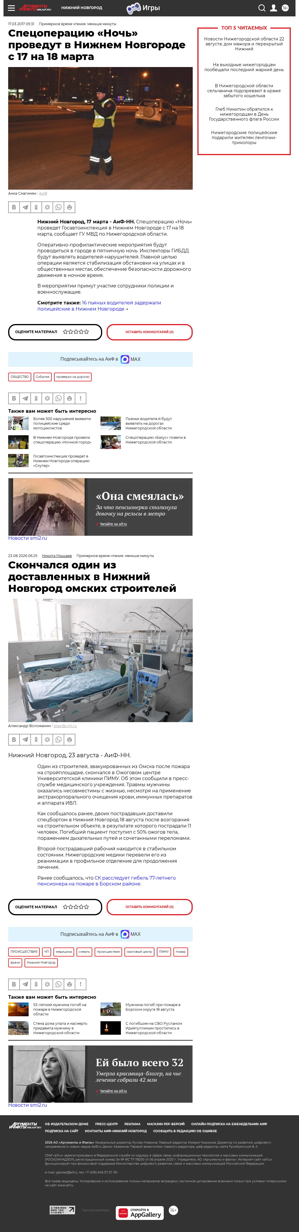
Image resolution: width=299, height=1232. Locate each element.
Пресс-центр (106, 1124)
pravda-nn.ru (65, 726)
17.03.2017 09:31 (21, 24)
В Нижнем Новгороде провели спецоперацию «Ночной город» (62, 439)
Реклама (132, 1124)
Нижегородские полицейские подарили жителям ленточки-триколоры (244, 137)
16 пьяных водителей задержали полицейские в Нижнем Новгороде (99, 306)
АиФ (43, 193)
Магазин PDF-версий (166, 1124)
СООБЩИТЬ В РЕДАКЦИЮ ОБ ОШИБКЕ (185, 1131)
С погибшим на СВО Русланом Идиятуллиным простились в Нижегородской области (154, 1028)
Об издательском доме (66, 1124)
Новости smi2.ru (27, 538)
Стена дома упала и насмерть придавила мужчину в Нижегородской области (60, 1028)
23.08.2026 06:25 (22, 556)
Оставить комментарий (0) (150, 332)
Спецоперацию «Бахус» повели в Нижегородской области (156, 439)
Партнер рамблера (95, 1210)
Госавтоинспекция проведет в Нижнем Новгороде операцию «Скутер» (61, 461)
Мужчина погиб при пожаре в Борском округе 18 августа (153, 1007)
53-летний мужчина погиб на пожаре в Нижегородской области (59, 1009)
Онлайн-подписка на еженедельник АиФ (229, 1124)
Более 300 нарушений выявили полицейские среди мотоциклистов (62, 423)
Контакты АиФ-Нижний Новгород (116, 1131)
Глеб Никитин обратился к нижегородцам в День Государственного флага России (244, 114)
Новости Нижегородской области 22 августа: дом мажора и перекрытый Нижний (244, 44)
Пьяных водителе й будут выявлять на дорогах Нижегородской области (149, 423)
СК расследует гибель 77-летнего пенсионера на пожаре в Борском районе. (106, 881)
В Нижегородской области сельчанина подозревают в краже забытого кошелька (244, 90)
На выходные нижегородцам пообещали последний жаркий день (244, 67)
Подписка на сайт (61, 1131)
